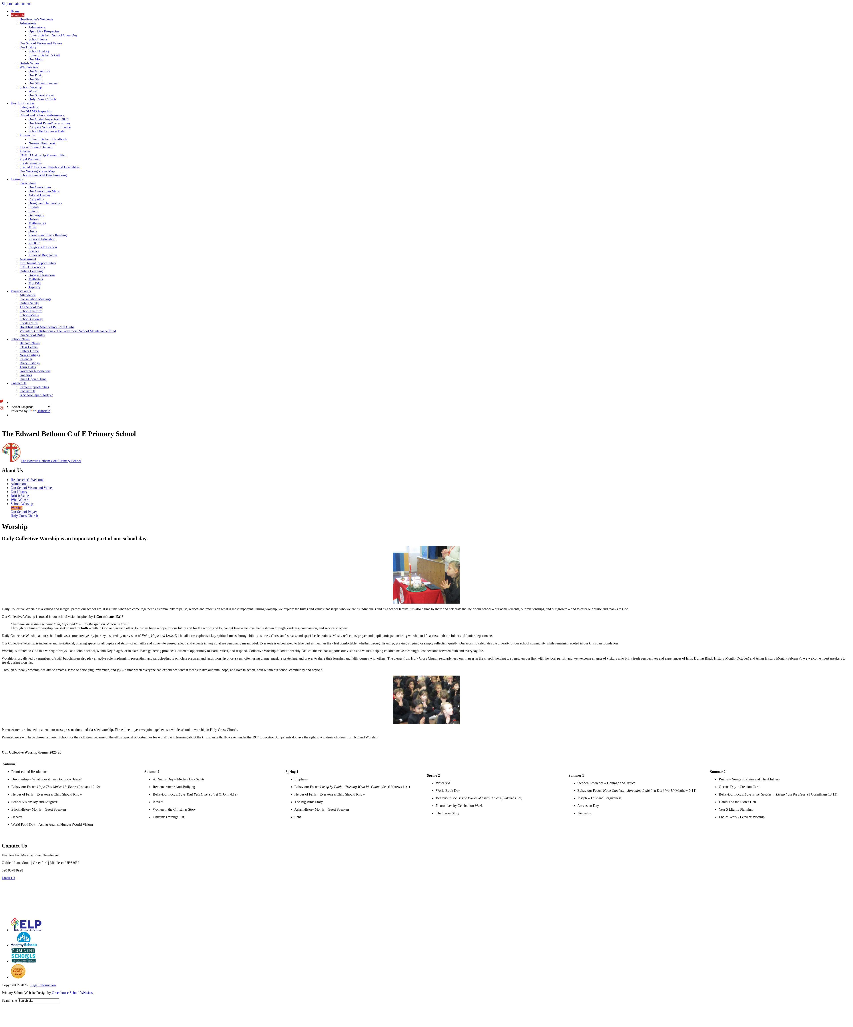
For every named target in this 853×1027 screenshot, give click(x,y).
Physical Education (41, 239)
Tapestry (34, 287)
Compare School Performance (49, 127)
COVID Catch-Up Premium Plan (43, 155)
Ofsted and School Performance (42, 115)
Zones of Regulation (42, 255)
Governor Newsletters (35, 371)
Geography (36, 215)
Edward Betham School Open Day (53, 35)
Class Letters (29, 347)
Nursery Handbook (42, 143)
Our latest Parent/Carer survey (49, 123)
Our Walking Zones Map (37, 171)
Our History (28, 47)
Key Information (22, 103)
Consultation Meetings (35, 299)
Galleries (26, 375)
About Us (17, 15)
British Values (29, 63)
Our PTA (35, 75)
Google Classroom (41, 275)
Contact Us (18, 383)
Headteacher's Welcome (36, 19)
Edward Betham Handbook (47, 139)
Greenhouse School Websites (72, 993)
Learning (17, 179)
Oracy (32, 231)
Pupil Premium (30, 159)
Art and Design (39, 195)
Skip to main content (16, 4)
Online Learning (31, 271)
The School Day (31, 307)
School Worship (31, 87)
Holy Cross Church (42, 99)
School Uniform (31, 311)
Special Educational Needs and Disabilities (50, 167)
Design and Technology (45, 203)
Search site (9, 1000)
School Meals (29, 315)
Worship (34, 91)
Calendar (26, 359)
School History (39, 51)
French (33, 211)
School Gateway (31, 319)
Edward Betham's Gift (44, 55)
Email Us (8, 878)
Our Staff (35, 79)
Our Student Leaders (43, 83)
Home (15, 11)
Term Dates (28, 367)
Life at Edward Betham (36, 147)
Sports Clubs (29, 323)
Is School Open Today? (36, 395)
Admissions (28, 23)
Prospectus (27, 135)
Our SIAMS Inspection (36, 111)
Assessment (28, 259)
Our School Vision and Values (41, 43)
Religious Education (42, 247)
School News (20, 339)
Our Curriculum (39, 187)
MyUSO (34, 283)
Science (33, 251)
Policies (25, 151)
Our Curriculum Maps (44, 191)
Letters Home (29, 351)
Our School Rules (32, 335)
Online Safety (29, 303)
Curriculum (28, 183)
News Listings (30, 355)
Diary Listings (30, 363)
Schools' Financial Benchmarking (43, 175)
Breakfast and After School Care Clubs (47, 327)
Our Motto (35, 59)
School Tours (37, 39)
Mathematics (37, 223)
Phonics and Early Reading (47, 235)
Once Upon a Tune (33, 379)
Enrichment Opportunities (38, 263)
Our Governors (39, 71)
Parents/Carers (21, 291)
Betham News (30, 343)
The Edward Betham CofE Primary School (51, 461)
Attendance (28, 295)
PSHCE (34, 243)
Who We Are (29, 67)
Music (32, 227)
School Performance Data (46, 131)
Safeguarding (29, 107)
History (33, 219)
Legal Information (43, 985)
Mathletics (35, 279)
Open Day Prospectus (43, 31)
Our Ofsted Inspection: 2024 (48, 119)
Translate (43, 411)
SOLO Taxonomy (32, 267)
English (33, 207)
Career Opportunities (34, 387)
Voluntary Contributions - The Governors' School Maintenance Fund (68, 331)
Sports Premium (31, 163)
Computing (36, 199)
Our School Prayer (41, 95)
